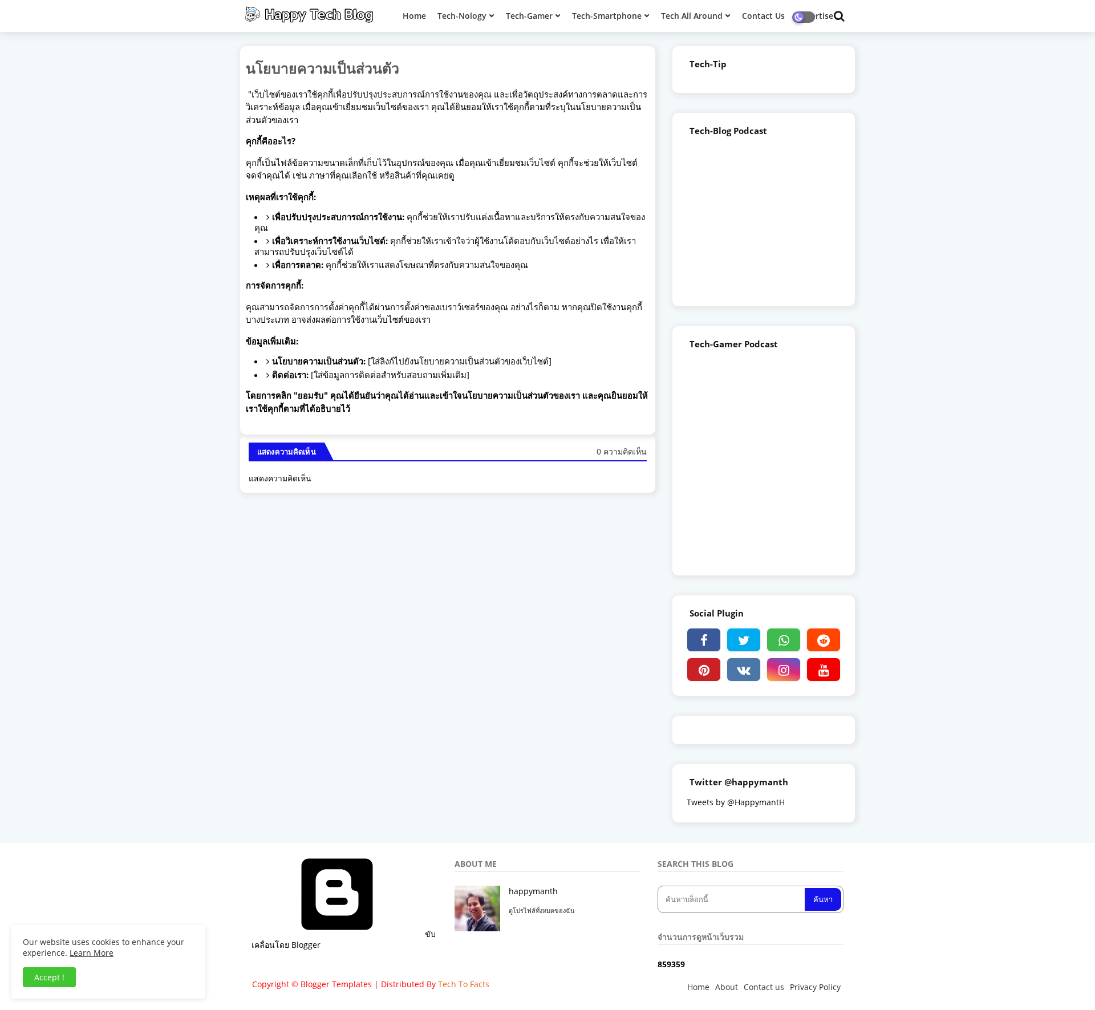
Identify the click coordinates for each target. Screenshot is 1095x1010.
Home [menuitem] (414, 15)
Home (698, 986)
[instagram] (783, 670)
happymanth (533, 891)
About (726, 986)
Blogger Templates (336, 984)
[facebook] (704, 640)
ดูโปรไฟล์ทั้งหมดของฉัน (542, 910)
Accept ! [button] (49, 977)
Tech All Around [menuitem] (692, 15)
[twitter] (744, 640)
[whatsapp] (783, 640)
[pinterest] (704, 670)
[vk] (744, 670)
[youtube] (823, 670)
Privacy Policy (815, 986)
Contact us (764, 986)
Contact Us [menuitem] (763, 15)
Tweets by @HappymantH (736, 802)
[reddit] (823, 640)
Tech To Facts (463, 984)
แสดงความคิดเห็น (280, 478)
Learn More (91, 952)
